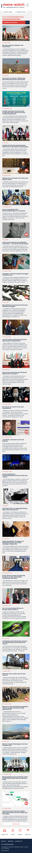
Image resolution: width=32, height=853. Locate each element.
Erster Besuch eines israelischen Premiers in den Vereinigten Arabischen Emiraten (13, 577)
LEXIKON (13, 834)
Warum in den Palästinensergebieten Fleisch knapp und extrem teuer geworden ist (15, 708)
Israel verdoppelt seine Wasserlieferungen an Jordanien (13, 210)
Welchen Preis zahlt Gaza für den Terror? (13, 674)
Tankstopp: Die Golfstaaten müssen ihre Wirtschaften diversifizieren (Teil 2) (14, 642)
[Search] (27, 22)
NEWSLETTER (4, 834)
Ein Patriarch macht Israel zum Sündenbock (13, 407)
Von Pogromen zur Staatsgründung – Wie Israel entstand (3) (15, 509)
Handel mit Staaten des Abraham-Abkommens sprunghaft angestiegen (15, 146)
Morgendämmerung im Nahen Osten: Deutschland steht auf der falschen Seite (15, 778)
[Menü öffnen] (27, 5)
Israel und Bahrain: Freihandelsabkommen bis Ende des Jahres (14, 475)
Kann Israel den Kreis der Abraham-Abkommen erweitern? (14, 373)
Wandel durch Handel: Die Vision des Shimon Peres (15, 178)
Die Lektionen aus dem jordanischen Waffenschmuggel (15, 305)
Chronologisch (21, 12)
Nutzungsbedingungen (7, 844)
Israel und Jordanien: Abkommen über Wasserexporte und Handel (13, 78)
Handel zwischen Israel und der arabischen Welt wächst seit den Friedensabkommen (13, 112)
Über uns (3, 841)
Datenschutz (18, 841)
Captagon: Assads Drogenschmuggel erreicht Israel (15, 274)
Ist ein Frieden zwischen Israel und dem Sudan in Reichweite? (14, 340)
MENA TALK (28, 834)
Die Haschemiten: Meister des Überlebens (12, 45)
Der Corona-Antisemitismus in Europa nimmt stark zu (12, 608)
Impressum (10, 841)
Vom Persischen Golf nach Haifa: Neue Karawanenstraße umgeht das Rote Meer (15, 812)
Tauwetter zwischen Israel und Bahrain (13, 440)
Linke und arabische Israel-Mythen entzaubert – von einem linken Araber (15, 243)
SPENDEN (20, 834)
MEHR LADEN (16, 824)
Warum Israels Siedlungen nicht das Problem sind (15, 744)
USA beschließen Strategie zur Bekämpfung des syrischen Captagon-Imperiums (13, 542)
